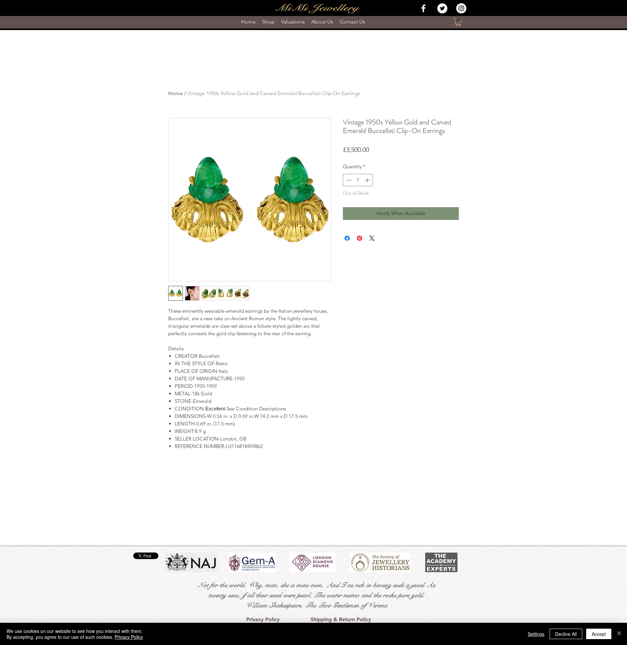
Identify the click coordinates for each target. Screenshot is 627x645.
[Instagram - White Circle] (461, 8)
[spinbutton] (358, 180)
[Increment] (367, 180)
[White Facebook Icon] (423, 8)
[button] (458, 22)
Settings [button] (536, 634)
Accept (599, 634)
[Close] (619, 634)
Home (175, 93)
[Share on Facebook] (347, 238)
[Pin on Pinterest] (359, 238)
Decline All (566, 634)
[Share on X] (372, 238)
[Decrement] (348, 180)
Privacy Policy (129, 637)
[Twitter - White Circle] (442, 8)
